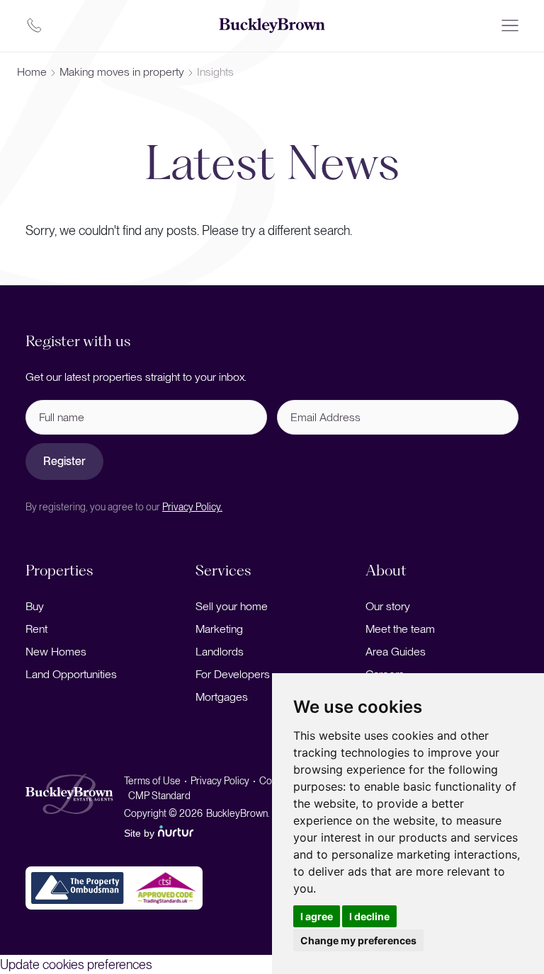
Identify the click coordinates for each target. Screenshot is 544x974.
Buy (35, 606)
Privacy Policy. (192, 506)
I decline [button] (369, 916)
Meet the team (400, 629)
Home (32, 72)
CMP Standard (159, 795)
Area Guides (396, 651)
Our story (388, 606)
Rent (36, 629)
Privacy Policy (220, 780)
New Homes (56, 651)
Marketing (219, 629)
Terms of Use (152, 780)
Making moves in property (122, 72)
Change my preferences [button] (358, 940)
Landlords (220, 651)
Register (64, 461)
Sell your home (232, 606)
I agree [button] (316, 916)
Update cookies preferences (76, 964)
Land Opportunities (71, 674)
